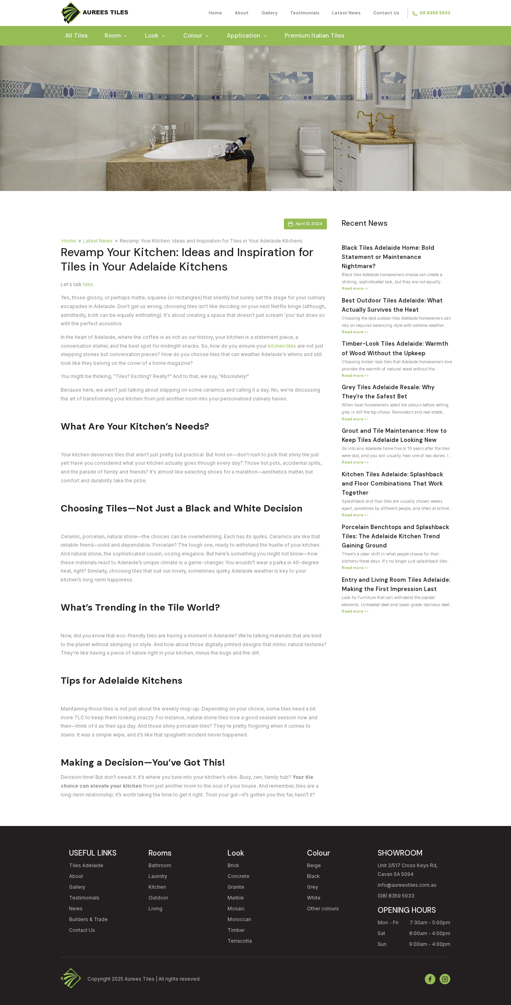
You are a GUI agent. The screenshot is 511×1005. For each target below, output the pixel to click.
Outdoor (158, 898)
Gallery (269, 13)
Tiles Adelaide (86, 865)
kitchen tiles (282, 346)
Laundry (158, 876)
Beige (314, 865)
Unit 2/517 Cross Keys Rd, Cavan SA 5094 (408, 869)
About (242, 13)
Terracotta (240, 941)
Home (215, 13)
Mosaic (236, 908)
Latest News (346, 13)
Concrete (239, 876)
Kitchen (157, 887)
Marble (236, 898)
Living (155, 908)
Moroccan (239, 919)
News (76, 908)
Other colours (323, 908)
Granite (236, 887)
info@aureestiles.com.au (407, 885)
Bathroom (160, 865)
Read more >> (355, 288)
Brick (233, 865)
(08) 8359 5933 (396, 896)
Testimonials (304, 13)
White (314, 898)
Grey (312, 887)
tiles (88, 284)
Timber (236, 930)
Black (313, 876)
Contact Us (386, 13)
